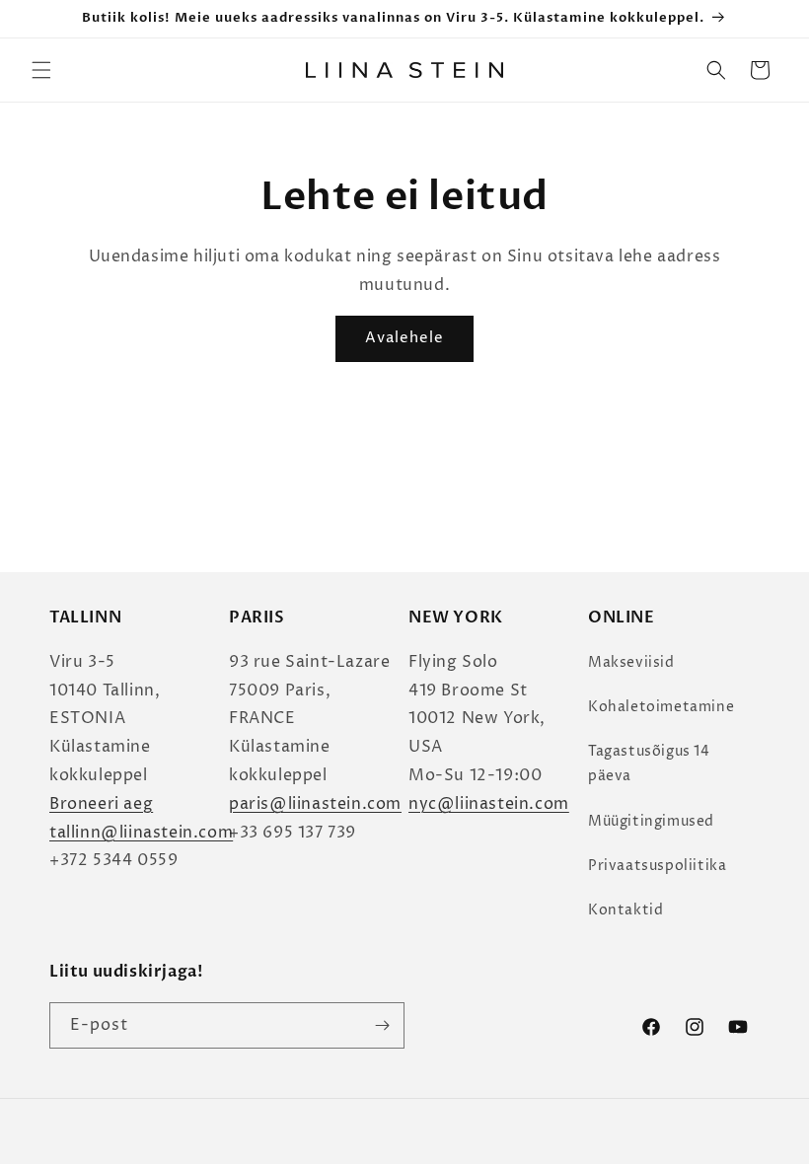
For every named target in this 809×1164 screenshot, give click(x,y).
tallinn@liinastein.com (141, 832)
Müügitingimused (651, 821)
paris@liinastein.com (315, 804)
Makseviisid (631, 662)
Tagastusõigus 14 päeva (649, 763)
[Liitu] (382, 1025)
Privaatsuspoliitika (657, 865)
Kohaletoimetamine (661, 706)
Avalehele (404, 337)
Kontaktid (625, 910)
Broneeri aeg (101, 804)
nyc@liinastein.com (488, 804)
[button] (41, 70)
